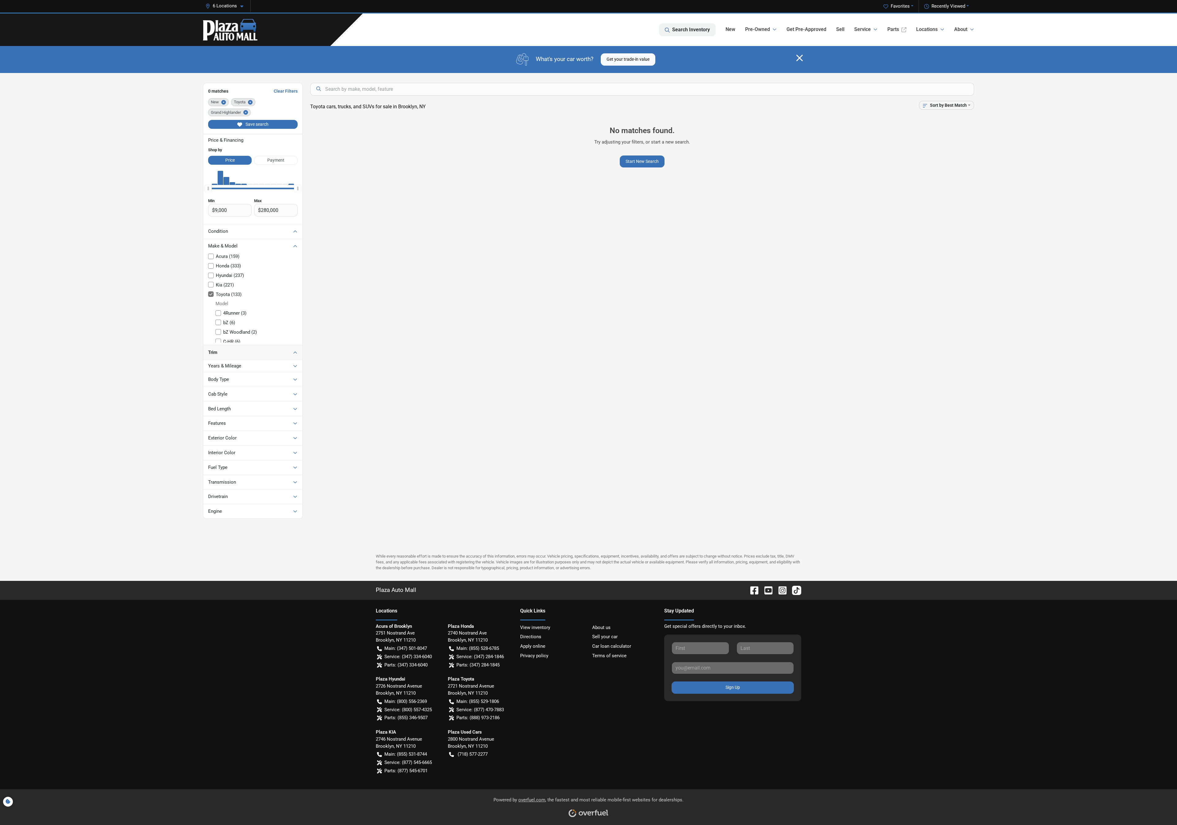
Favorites (900, 6)
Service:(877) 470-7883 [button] (480, 709)
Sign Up (733, 687)
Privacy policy (534, 655)
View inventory (535, 627)
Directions (530, 636)
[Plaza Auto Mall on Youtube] (766, 589)
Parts (893, 29)
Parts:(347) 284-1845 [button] (478, 665)
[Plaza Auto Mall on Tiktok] (794, 589)
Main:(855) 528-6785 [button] (477, 648)
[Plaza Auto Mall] (230, 29)
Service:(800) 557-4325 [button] (408, 709)
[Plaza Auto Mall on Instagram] (780, 589)
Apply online (532, 646)
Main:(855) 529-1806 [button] (477, 701)
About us (601, 627)
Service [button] (862, 29)
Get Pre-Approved (806, 29)
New (730, 29)
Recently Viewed (948, 6)
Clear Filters (286, 91)
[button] (227, 6)
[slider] (208, 188)
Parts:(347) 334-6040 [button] (406, 665)
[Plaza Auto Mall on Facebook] (752, 589)
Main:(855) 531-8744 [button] (405, 754)
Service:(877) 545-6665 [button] (408, 762)
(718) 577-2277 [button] (473, 754)
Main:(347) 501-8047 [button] (405, 648)
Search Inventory (691, 30)
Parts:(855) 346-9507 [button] (406, 717)
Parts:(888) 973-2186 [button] (478, 717)
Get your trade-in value (628, 59)
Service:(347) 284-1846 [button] (480, 656)
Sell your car (605, 636)
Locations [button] (927, 29)
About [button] (960, 29)
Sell (840, 29)
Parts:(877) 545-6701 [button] (406, 770)
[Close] (799, 58)
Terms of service (609, 655)
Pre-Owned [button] (757, 29)
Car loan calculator (611, 646)
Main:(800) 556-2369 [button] (405, 701)
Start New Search (642, 161)
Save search (257, 124)
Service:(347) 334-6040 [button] (408, 656)
